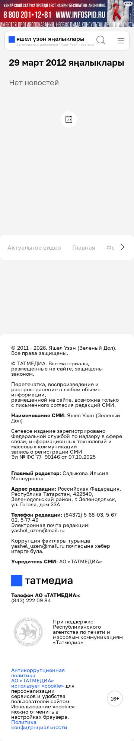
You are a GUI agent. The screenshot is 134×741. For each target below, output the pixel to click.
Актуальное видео (34, 247)
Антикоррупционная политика (38, 672)
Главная (83, 247)
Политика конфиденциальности (39, 724)
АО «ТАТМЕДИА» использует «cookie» (37, 683)
